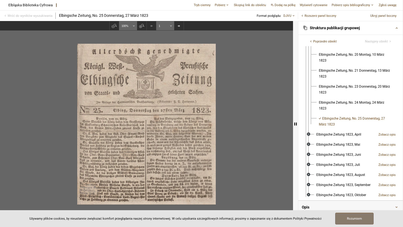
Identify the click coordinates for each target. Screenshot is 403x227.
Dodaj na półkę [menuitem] (285, 5)
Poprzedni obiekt (325, 41)
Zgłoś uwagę (387, 5)
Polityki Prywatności (307, 218)
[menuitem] (355, 57)
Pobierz (220, 5)
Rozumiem (354, 218)
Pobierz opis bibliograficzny (351, 5)
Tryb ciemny (202, 5)
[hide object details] (295, 124)
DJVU (287, 16)
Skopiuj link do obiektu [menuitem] (250, 5)
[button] (350, 28)
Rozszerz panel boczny (320, 16)
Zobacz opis (387, 134)
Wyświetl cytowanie (313, 5)
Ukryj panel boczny (383, 16)
